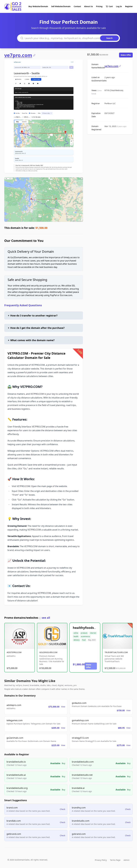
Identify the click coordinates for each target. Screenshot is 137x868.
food (83, 640)
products (84, 633)
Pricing (99, 6)
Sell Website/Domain (61, 6)
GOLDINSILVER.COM (48, 652)
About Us (88, 6)
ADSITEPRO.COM (14, 652)
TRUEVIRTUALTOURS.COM (116, 652)
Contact (77, 6)
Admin (127, 860)
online (76, 633)
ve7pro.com (18, 55)
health (76, 636)
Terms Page (115, 860)
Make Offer (126, 55)
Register (129, 6)
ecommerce (85, 636)
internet (93, 633)
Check (62, 809)
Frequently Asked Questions (23, 305)
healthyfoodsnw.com (89, 627)
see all (46, 617)
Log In (119, 6)
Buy (63, 763)
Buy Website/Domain (38, 6)
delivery (76, 640)
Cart (111, 6)
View (63, 706)
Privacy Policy (101, 860)
